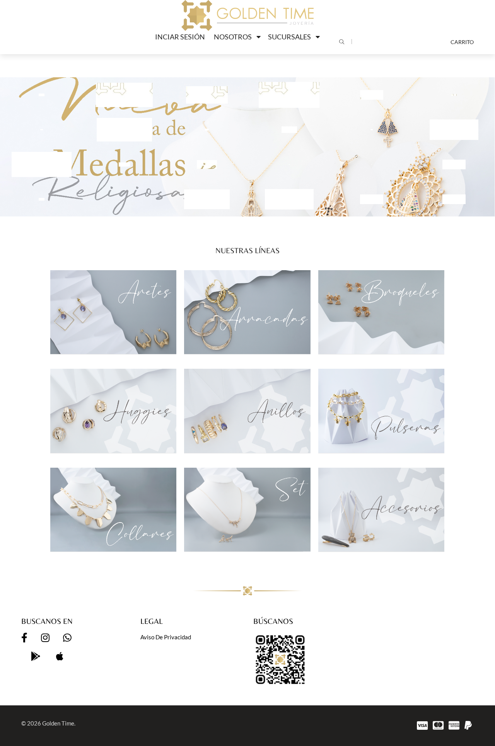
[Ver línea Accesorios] (381, 510)
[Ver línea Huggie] (113, 411)
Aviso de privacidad (165, 637)
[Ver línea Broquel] (381, 312)
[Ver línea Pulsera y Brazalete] (381, 411)
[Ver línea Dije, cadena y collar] (113, 510)
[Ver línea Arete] (113, 312)
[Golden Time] (247, 15)
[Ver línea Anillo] (247, 411)
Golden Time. (58, 723)
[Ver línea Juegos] (247, 510)
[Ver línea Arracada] (247, 312)
